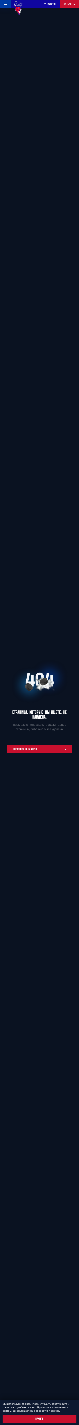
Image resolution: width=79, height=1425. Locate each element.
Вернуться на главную (25, 749)
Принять (39, 1418)
